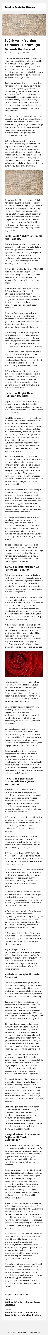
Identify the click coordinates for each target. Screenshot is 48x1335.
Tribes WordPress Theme (16, 1333)
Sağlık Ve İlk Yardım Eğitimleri (20, 7)
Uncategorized (21, 1294)
